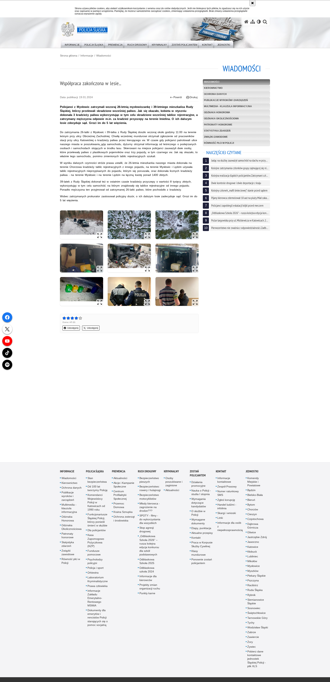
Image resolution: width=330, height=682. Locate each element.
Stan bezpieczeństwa (97, 481)
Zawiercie (253, 638)
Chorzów (252, 510)
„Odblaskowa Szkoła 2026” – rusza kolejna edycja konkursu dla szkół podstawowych (149, 546)
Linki (220, 518)
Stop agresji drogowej (146, 530)
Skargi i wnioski (226, 514)
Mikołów (252, 562)
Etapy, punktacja (201, 529)
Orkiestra (93, 573)
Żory (250, 642)
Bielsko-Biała (255, 496)
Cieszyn (252, 515)
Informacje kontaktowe (224, 481)
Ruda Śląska (255, 591)
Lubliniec (252, 557)
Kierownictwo (213, 88)
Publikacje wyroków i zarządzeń (226, 100)
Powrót (177, 97)
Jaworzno (253, 543)
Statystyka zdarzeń (217, 130)
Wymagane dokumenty (198, 522)
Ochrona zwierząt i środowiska (124, 519)
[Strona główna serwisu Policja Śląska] (246, 21)
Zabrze (251, 633)
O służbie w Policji (198, 514)
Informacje (86, 55)
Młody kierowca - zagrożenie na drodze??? (149, 508)
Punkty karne (147, 594)
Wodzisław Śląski (257, 628)
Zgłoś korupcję (226, 500)
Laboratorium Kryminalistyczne (97, 580)
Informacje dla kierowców (148, 579)
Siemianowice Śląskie (255, 602)
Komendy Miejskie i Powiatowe (253, 483)
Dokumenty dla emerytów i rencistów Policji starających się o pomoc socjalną (97, 619)
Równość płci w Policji (219, 143)
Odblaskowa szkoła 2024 (146, 570)
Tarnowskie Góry (257, 618)
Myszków (252, 571)
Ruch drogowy (147, 472)
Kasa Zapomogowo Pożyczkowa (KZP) (95, 542)
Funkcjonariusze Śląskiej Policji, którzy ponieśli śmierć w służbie (97, 521)
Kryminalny (171, 472)
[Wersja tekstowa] (259, 21)
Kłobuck (252, 552)
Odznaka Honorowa (217, 112)
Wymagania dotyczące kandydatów (198, 504)
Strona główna (68, 55)
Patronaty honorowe (218, 124)
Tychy (250, 623)
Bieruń (251, 500)
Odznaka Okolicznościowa (221, 118)
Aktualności (120, 479)
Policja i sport (95, 568)
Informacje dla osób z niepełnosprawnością (230, 527)
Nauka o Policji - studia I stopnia (201, 493)
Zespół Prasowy (227, 487)
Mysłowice (253, 567)
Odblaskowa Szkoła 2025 (146, 562)
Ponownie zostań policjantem (201, 562)
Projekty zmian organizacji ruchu (149, 587)
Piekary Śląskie (256, 576)
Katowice (252, 547)
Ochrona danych (215, 94)
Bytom (251, 505)
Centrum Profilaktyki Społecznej (120, 496)
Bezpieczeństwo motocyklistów (149, 498)
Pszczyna (253, 581)
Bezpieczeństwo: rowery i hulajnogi (150, 489)
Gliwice (251, 533)
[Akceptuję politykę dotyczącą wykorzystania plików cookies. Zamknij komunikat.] (252, 3)
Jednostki (252, 472)
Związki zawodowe (216, 137)
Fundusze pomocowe (94, 553)
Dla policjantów (96, 531)
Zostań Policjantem (198, 474)
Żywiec (251, 647)
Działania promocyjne (198, 485)
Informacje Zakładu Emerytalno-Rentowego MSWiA (94, 599)
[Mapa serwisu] (252, 21)
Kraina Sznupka (123, 513)
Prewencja (118, 472)
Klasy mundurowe (198, 553)
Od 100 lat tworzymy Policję (97, 489)
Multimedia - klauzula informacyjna (228, 106)
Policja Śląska (95, 472)
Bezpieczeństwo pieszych (149, 481)
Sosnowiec (253, 609)
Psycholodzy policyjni (95, 562)
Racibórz (252, 586)
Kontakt (196, 538)
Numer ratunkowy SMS (228, 494)
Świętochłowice (256, 614)
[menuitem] (72, 44)
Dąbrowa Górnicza (252, 526)
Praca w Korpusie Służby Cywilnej (202, 545)
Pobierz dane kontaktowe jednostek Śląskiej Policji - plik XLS (256, 660)
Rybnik (251, 595)
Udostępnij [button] (72, 328)
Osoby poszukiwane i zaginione (173, 483)
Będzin (251, 491)
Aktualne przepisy (202, 534)
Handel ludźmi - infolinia (226, 507)
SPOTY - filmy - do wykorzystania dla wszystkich (149, 520)
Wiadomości (103, 55)
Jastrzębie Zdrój (257, 538)
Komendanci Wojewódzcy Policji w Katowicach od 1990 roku (96, 503)
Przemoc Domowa (118, 506)
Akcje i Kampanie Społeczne (123, 485)
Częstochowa (255, 520)
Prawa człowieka (97, 586)
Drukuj (193, 97)
